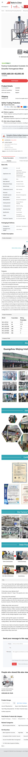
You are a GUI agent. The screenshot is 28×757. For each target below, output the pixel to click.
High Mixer (20, 732)
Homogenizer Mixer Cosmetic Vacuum (11, 736)
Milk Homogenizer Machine (9, 725)
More (2, 746)
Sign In (3, 151)
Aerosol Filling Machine (6, 706)
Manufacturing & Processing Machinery (13, 10)
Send (14, 664)
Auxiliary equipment (6, 711)
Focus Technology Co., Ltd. (18, 751)
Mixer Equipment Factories (9, 732)
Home (2, 10)
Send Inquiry (14, 80)
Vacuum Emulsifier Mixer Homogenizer (12, 739)
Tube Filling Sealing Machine (7, 708)
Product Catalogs (22, 703)
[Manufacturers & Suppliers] (14, 2)
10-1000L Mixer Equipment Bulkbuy (11, 743)
